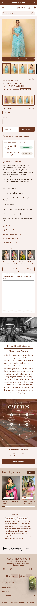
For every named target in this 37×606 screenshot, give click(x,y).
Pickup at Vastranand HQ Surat (17, 136)
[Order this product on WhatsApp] (33, 79)
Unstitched (7, 112)
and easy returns (22, 519)
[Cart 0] (33, 8)
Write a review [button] (18, 461)
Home (4, 548)
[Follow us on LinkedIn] (31, 569)
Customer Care (11, 242)
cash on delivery (10, 519)
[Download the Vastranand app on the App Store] (11, 576)
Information (18, 587)
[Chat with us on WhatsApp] (29, 8)
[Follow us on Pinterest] (18, 569)
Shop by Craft (18, 596)
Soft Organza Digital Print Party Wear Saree (16, 549)
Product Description (13, 162)
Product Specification (14, 226)
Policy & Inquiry (18, 582)
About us (18, 592)
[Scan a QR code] (32, 13)
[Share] (30, 79)
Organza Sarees (16, 548)
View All (30, 472)
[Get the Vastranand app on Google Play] (26, 576)
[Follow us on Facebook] (5, 569)
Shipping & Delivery (13, 234)
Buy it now (26, 129)
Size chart (32, 108)
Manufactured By (12, 238)
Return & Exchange (13, 230)
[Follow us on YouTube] (25, 569)
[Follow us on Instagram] (12, 569)
